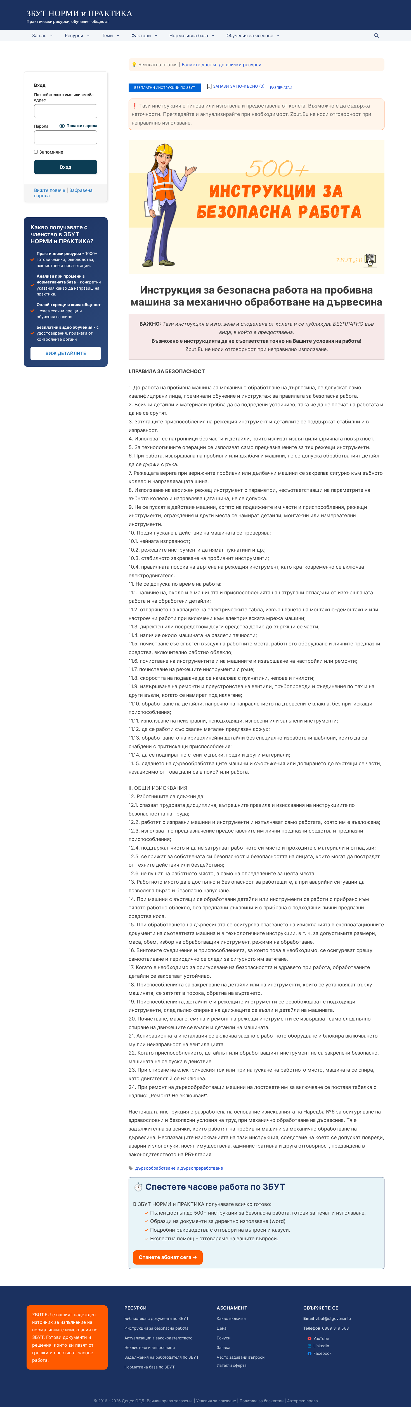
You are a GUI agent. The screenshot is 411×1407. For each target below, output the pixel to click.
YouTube (321, 1338)
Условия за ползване (216, 1400)
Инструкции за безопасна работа (156, 1328)
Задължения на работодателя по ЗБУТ (161, 1357)
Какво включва (231, 1318)
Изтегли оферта (232, 1365)
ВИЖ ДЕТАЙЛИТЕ (66, 353)
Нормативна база (188, 35)
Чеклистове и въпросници (149, 1347)
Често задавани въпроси (240, 1357)
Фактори (141, 35)
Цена (221, 1328)
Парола (41, 126)
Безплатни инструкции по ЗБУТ (164, 87)
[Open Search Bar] (376, 35)
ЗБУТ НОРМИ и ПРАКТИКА (80, 13)
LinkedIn (321, 1345)
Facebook (322, 1353)
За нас (39, 35)
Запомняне (50, 152)
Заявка (223, 1347)
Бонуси (223, 1338)
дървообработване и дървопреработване (179, 1168)
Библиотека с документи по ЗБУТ (156, 1318)
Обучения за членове (249, 35)
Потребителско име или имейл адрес (63, 97)
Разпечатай (281, 87)
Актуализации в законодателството (158, 1338)
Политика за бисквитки (262, 1400)
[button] (235, 86)
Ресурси (74, 35)
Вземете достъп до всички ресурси (221, 64)
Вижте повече (49, 190)
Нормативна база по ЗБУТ (149, 1367)
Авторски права (302, 1400)
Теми (107, 35)
